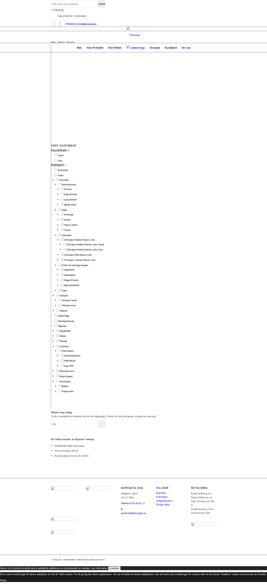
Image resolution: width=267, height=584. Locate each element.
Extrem (68, 189)
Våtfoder (63, 295)
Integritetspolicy (164, 500)
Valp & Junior (71, 224)
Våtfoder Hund (69, 300)
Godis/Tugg (63, 315)
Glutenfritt (69, 269)
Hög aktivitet (70, 194)
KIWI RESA (70, 360)
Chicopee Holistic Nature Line (79, 239)
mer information (99, 568)
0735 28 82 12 (137, 503)
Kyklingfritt (69, 275)
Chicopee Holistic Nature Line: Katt (84, 249)
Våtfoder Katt (69, 305)
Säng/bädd (64, 330)
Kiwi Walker (68, 350)
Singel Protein (71, 280)
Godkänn (114, 568)
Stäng (3, 580)
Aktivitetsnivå (69, 184)
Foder (61, 175)
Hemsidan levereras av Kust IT (91, 559)
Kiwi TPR (68, 366)
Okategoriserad (66, 321)
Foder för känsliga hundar (75, 265)
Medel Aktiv (70, 204)
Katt (60, 160)
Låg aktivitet (70, 199)
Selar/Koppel (66, 376)
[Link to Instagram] (57, 24)
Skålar (62, 336)
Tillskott (63, 310)
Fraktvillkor (162, 497)
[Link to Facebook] (51, 24)
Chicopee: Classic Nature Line (80, 260)
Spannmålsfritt (71, 285)
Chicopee (67, 235)
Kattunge (69, 214)
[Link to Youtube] (63, 24)
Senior (67, 219)
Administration (69, 559)
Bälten (65, 386)
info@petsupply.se (136, 513)
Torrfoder (64, 180)
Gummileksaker (72, 355)
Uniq (64, 290)
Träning (63, 341)
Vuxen (67, 230)
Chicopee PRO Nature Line (78, 254)
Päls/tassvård (66, 371)
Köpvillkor (161, 493)
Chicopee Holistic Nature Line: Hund (85, 244)
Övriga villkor (163, 504)
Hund (60, 155)
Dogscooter (68, 391)
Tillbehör (62, 326)
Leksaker (64, 346)
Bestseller (63, 170)
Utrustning (64, 381)
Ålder (64, 210)
